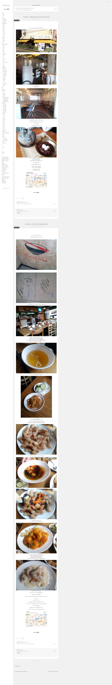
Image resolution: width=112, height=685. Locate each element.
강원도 (4, 28)
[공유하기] (18, 198)
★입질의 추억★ (4, 181)
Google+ (26, 671)
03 (3, 148)
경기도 (4, 123)
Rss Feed (16, 671)
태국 (3, 49)
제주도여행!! (4, 110)
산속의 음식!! (5, 130)
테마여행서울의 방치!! (6, 101)
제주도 (4, 32)
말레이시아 (4, 54)
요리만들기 (3, 131)
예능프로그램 (5, 74)
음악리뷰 (4, 78)
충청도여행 (4, 105)
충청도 (4, 27)
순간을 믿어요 (4, 170)
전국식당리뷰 (3, 113)
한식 (3, 135)
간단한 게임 (4, 20)
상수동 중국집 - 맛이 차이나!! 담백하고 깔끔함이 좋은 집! (23, 203)
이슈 (3, 15)
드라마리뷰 (4, 75)
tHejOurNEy (3, 180)
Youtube (24, 671)
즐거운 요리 (3, 179)
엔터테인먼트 (3, 67)
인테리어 (4, 84)
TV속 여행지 (3, 37)
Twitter (19, 671)
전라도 (4, 29)
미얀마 (4, 59)
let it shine (3, 174)
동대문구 (4, 93)
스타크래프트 (5, 83)
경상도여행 (4, 109)
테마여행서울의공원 (5, 97)
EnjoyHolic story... (6, 5)
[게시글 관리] (19, 198)
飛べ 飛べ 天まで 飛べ (5, 165)
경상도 (4, 31)
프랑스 (4, 66)
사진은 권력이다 (4, 168)
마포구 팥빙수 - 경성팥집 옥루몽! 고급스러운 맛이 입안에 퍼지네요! (25, 8)
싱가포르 (4, 53)
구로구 (4, 117)
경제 (3, 14)
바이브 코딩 (3, 18)
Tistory (52, 671)
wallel (57, 671)
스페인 (4, 46)
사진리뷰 (3, 136)
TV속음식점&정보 (4, 23)
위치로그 (3, 153)
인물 (2, 87)
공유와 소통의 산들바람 (5, 157)
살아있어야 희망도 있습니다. (6, 176)
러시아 (4, 58)
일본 (3, 50)
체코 (3, 63)
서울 (3, 24)
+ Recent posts (17, 666)
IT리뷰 (4, 80)
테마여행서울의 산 (5, 100)
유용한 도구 (4, 19)
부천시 (4, 122)
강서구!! (4, 115)
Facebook (21, 671)
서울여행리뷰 (3, 89)
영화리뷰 (4, 79)
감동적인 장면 (5, 70)
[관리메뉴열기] (110, 1)
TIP (3, 36)
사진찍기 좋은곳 (5, 139)
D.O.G (2, 175)
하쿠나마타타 (3, 171)
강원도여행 (4, 106)
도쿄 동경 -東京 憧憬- (5, 158)
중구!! (4, 96)
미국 (3, 61)
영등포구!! (4, 119)
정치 (2, 88)
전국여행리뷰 (3, 102)
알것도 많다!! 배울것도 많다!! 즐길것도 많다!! (23, 211)
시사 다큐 (4, 76)
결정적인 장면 (5, 71)
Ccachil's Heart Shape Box (5, 159)
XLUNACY (3, 163)
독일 (3, 45)
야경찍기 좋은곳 (5, 140)
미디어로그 (3, 152)
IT (3, 16)
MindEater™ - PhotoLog (5, 160)
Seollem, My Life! (4, 164)
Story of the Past (4, 169)
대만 (3, 55)
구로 (3, 92)
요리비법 (4, 33)
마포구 (4, 118)
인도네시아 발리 (5, 62)
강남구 (4, 114)
